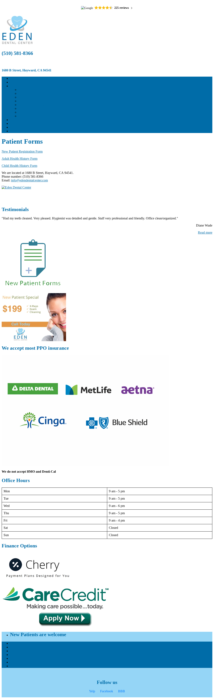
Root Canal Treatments (33, 104)
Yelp (92, 691)
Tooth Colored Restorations (36, 97)
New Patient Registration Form (22, 151)
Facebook (106, 691)
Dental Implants (28, 108)
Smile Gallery (19, 123)
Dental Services (20, 86)
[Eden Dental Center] (107, 187)
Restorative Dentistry (32, 101)
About (14, 82)
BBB (121, 691)
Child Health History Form (19, 165)
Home (14, 78)
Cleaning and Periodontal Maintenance (44, 93)
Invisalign (24, 112)
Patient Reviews (20, 120)
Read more (205, 232)
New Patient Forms (23, 127)
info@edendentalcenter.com (29, 180)
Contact (15, 131)
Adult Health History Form (19, 158)
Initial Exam (26, 89)
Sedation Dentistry (30, 116)
